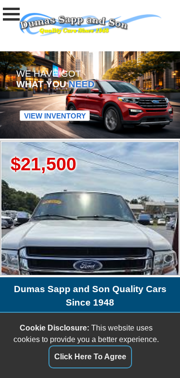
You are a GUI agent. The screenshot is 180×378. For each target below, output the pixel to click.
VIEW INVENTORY (55, 116)
